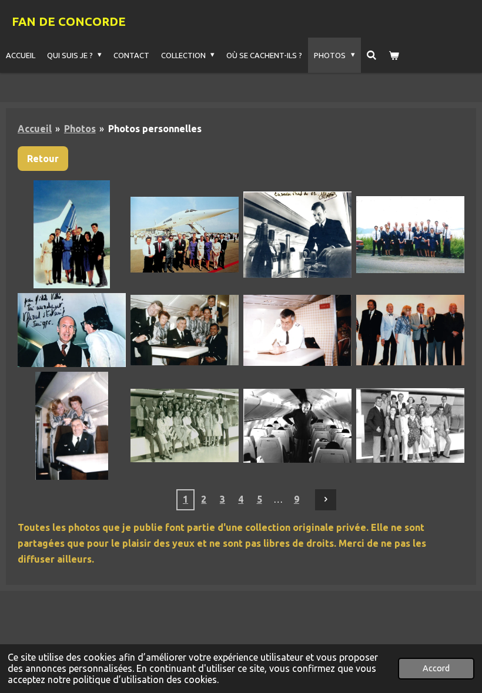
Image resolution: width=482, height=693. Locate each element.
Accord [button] (436, 668)
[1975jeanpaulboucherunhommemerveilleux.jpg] (297, 330)
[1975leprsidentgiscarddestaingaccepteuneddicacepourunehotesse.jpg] (71, 330)
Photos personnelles (155, 128)
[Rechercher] (372, 55)
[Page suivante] (325, 499)
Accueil (35, 128)
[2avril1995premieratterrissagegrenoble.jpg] (71, 234)
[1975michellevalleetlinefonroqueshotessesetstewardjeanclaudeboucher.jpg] (71, 425)
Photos (80, 128)
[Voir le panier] (394, 55)
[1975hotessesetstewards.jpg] (184, 330)
